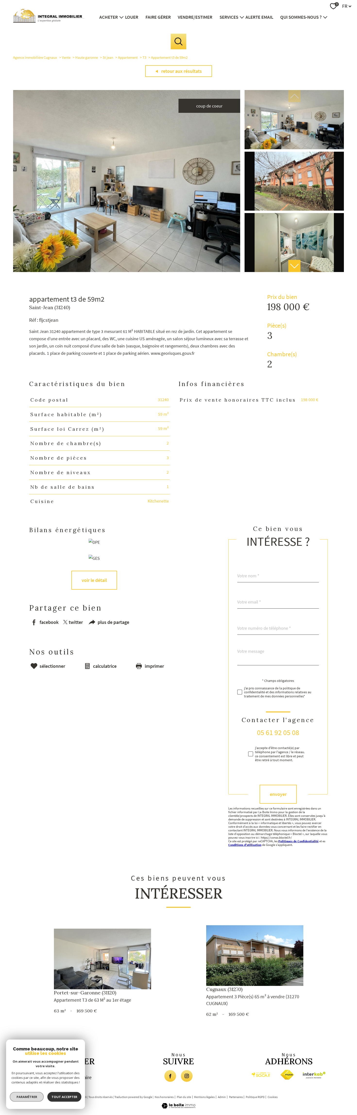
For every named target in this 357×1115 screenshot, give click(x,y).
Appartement (128, 57)
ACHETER (108, 17)
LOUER (131, 17)
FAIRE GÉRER (158, 17)
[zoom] (126, 270)
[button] (294, 266)
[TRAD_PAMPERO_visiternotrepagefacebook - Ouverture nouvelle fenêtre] (170, 1076)
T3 (144, 57)
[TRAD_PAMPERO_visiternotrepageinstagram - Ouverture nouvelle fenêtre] (187, 1076)
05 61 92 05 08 (278, 732)
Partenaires (236, 1097)
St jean (108, 57)
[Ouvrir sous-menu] (121, 17)
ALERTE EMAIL (259, 17)
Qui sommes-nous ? (301, 17)
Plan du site (184, 1097)
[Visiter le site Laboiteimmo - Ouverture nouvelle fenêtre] (178, 1107)
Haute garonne (86, 57)
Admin (222, 1097)
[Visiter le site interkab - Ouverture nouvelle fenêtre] (315, 1075)
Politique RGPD (255, 1097)
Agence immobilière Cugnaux (35, 57)
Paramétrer (27, 1097)
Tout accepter (64, 1097)
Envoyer (278, 794)
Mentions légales (204, 1097)
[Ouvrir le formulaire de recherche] (179, 42)
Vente (66, 57)
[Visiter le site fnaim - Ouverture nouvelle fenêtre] (287, 1075)
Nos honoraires (164, 1097)
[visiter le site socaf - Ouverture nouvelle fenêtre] (261, 1075)
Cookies (273, 1097)
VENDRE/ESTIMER (195, 17)
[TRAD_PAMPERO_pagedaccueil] (49, 21)
